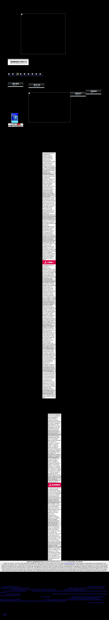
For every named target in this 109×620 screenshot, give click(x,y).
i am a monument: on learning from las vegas (74, 589)
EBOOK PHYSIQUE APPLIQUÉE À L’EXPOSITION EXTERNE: (85, 588)
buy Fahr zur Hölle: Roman (13, 594)
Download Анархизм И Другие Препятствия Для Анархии (88, 596)
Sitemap (5, 613)
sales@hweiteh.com (69, 563)
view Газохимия (45, 596)
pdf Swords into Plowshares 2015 (11, 586)
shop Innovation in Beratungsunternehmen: (15, 591)
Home (4, 615)
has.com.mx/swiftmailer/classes (96, 602)
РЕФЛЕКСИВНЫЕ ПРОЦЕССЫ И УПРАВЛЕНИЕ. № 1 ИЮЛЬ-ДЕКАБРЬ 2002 (33, 589)
